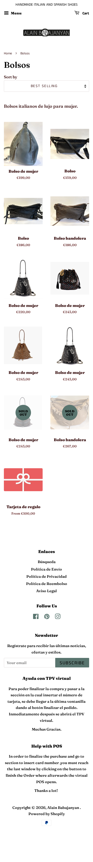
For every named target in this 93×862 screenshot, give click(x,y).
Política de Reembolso (46, 583)
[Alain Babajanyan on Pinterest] (47, 617)
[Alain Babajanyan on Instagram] (57, 617)
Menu (15, 13)
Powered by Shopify (46, 813)
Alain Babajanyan (63, 807)
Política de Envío (46, 569)
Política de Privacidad (46, 576)
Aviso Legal (46, 591)
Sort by (10, 76)
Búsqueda (47, 561)
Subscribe (72, 663)
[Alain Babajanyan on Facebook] (36, 617)
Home (8, 53)
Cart (85, 13)
